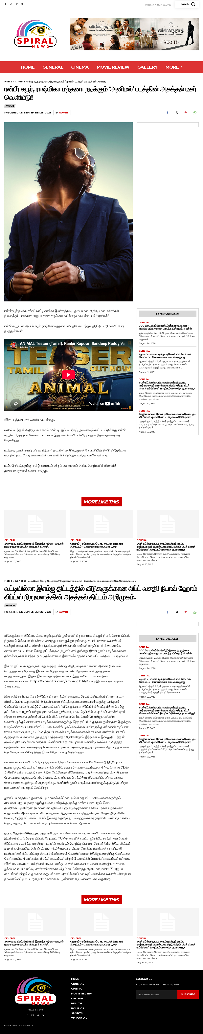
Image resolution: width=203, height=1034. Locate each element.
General (144, 322)
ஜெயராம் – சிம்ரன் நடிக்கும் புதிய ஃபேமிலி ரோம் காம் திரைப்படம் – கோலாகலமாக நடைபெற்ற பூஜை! (165, 355)
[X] (22, 4)
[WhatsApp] (195, 113)
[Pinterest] (186, 113)
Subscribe (188, 994)
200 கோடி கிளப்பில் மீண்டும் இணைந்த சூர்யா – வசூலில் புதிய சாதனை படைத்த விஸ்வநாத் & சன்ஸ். (165, 327)
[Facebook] (5, 4)
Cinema (20, 81)
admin (63, 112)
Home (8, 81)
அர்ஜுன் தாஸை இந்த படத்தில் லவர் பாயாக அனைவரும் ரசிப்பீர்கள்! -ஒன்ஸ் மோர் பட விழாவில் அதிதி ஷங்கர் (167, 415)
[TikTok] (16, 4)
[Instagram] (11, 4)
